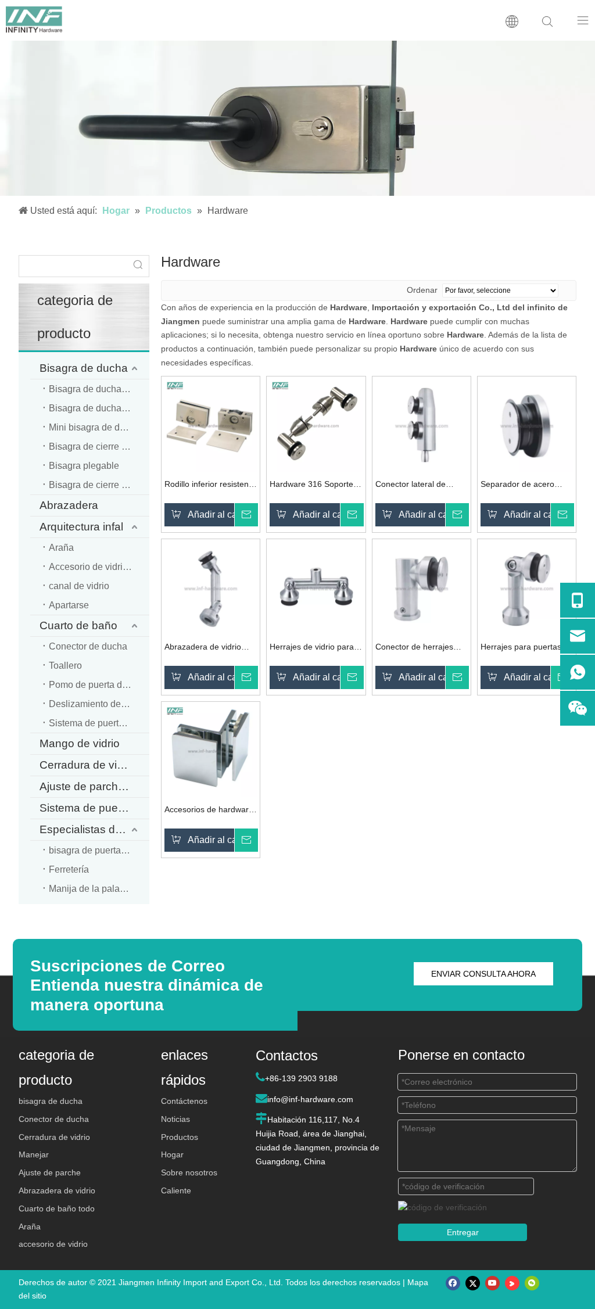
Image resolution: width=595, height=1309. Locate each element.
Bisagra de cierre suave (97, 446)
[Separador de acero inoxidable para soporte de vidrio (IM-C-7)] (527, 424)
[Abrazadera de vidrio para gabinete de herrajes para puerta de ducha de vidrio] (210, 587)
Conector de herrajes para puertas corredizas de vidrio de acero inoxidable (419, 648)
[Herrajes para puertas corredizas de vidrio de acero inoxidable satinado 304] (527, 587)
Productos (179, 1137)
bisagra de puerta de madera (99, 850)
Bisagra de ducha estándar (99, 389)
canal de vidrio (79, 586)
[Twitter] (472, 1283)
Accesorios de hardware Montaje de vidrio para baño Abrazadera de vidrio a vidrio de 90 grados (208, 811)
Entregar (463, 1232)
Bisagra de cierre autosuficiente (99, 485)
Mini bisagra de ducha (94, 427)
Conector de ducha (88, 646)
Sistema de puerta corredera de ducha (99, 723)
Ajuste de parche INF (92, 786)
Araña (61, 548)
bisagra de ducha (51, 1101)
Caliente (176, 1190)
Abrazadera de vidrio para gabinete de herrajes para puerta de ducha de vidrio (208, 648)
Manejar (34, 1154)
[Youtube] (492, 1283)
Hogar (172, 1154)
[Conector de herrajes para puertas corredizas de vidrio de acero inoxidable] (421, 587)
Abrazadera (69, 505)
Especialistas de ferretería (94, 829)
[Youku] (512, 1283)
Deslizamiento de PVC (96, 704)
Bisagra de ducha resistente (99, 408)
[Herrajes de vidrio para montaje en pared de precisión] (316, 587)
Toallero (65, 665)
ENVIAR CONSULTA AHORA (483, 973)
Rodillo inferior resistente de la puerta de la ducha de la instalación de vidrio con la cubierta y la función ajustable (210, 485)
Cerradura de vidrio (87, 765)
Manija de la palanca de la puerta (99, 889)
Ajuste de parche (50, 1172)
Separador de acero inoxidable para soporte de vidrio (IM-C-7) (524, 485)
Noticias (175, 1119)
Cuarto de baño (78, 625)
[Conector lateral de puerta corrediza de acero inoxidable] (421, 424)
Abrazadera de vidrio (57, 1190)
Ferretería (69, 869)
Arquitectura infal (81, 527)
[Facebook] (453, 1283)
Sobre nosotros (189, 1172)
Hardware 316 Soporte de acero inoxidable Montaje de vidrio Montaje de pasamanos (313, 485)
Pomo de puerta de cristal (99, 685)
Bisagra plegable (84, 466)
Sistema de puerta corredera (94, 808)
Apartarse (69, 605)
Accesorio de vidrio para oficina (99, 567)
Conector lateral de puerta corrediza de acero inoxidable (411, 485)
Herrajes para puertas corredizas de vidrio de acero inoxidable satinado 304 (522, 648)
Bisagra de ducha (84, 368)
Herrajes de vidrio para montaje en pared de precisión (312, 648)
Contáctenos (184, 1101)
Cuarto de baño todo (57, 1208)
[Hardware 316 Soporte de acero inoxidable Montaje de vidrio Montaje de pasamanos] (316, 424)
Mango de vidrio (80, 743)
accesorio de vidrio (53, 1244)
